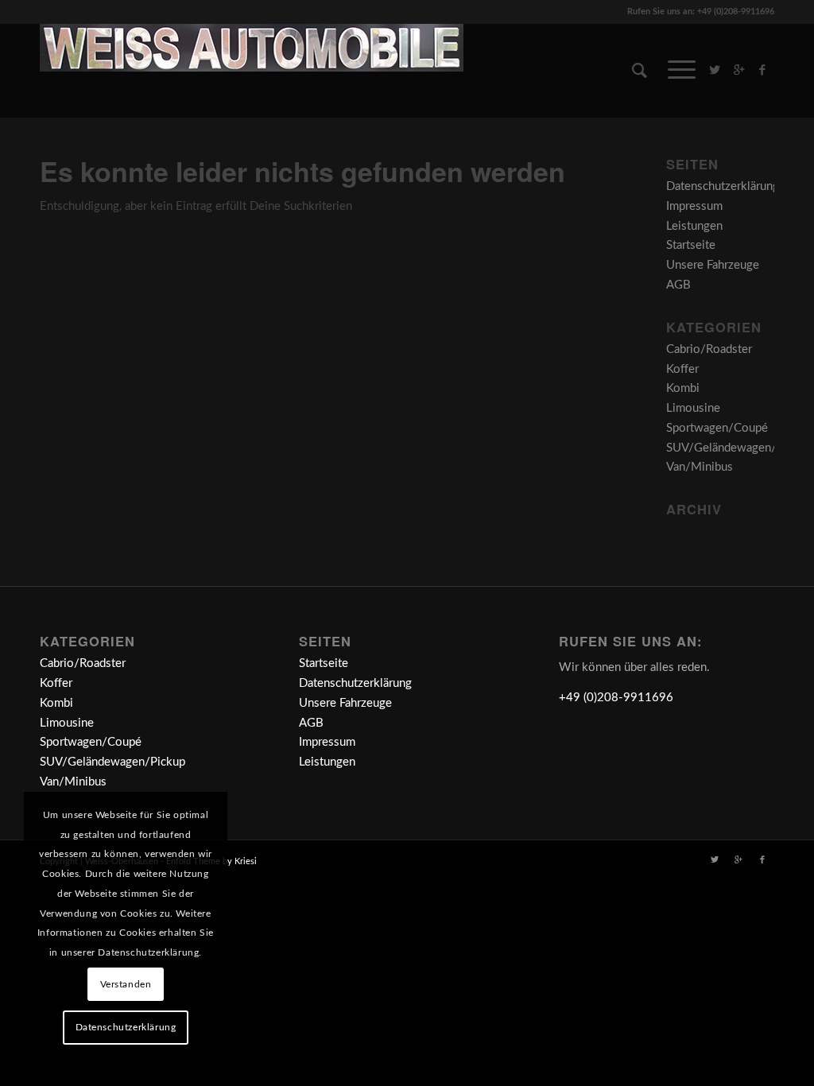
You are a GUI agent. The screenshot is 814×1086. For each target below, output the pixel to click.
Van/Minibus (699, 467)
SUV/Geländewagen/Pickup (739, 448)
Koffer (682, 369)
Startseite (690, 245)
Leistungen (694, 226)
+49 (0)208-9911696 (616, 698)
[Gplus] (738, 70)
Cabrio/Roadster (709, 349)
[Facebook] (762, 70)
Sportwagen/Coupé (717, 428)
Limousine (693, 408)
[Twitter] (715, 70)
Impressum (694, 206)
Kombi (683, 388)
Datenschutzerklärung (722, 186)
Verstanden (126, 984)
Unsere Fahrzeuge (712, 265)
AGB (678, 285)
